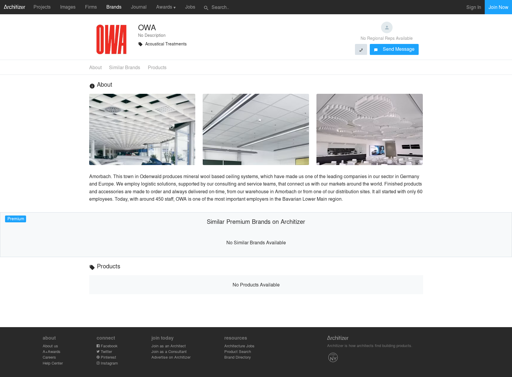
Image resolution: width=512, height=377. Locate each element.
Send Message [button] (394, 48)
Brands (113, 6)
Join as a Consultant (169, 351)
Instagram (109, 363)
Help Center (53, 363)
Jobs (190, 6)
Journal (139, 6)
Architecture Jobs (239, 346)
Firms (91, 6)
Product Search (237, 351)
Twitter (106, 351)
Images (68, 6)
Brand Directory (237, 357)
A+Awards (51, 351)
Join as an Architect (168, 346)
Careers (49, 357)
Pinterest (108, 357)
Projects (42, 6)
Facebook (109, 346)
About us (50, 346)
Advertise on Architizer (171, 357)
